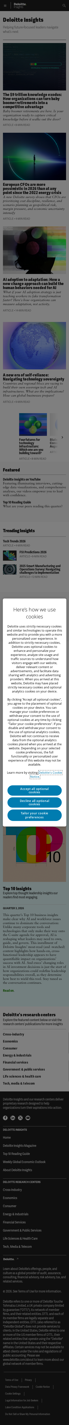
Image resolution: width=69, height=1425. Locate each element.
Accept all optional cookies (34, 790)
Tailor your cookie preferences (34, 815)
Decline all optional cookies (34, 802)
